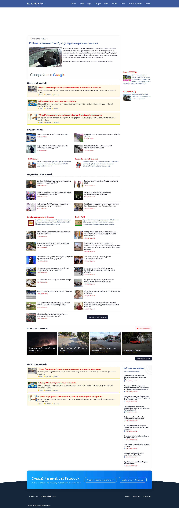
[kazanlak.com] (48, 496)
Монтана (41, 505)
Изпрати (144, 328)
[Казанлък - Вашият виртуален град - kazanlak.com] (36, 3)
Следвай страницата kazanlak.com (100, 480)
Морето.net (36, 505)
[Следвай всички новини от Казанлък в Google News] (47, 74)
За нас (127, 496)
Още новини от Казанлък (97, 317)
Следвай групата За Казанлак (132, 480)
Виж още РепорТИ (143, 358)
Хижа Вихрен (47, 505)
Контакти (147, 496)
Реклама (136, 496)
